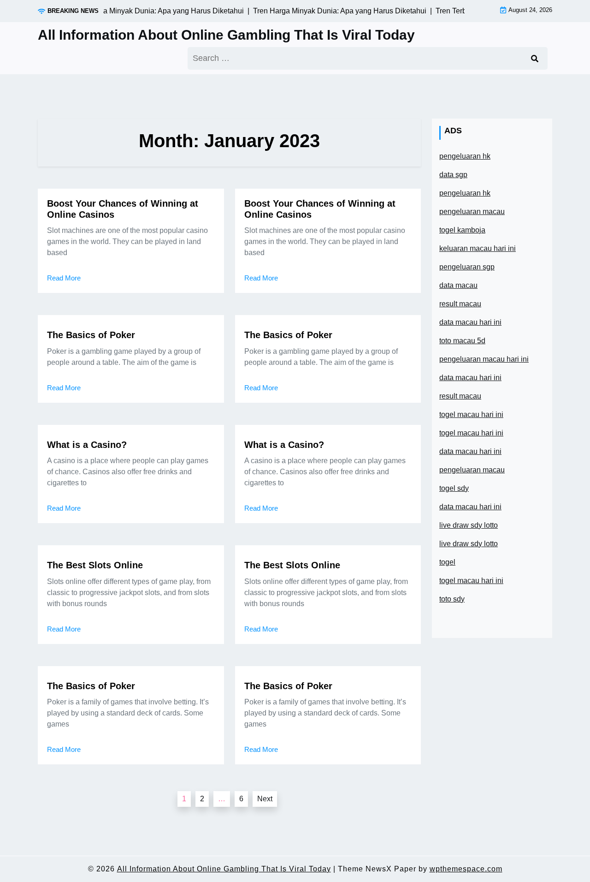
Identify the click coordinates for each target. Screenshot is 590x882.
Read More (64, 278)
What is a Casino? (87, 445)
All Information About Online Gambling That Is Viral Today (226, 34)
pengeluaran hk (464, 156)
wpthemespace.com (466, 869)
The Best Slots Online (95, 565)
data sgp (453, 175)
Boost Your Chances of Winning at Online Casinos (122, 209)
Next (264, 799)
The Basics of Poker (91, 335)
